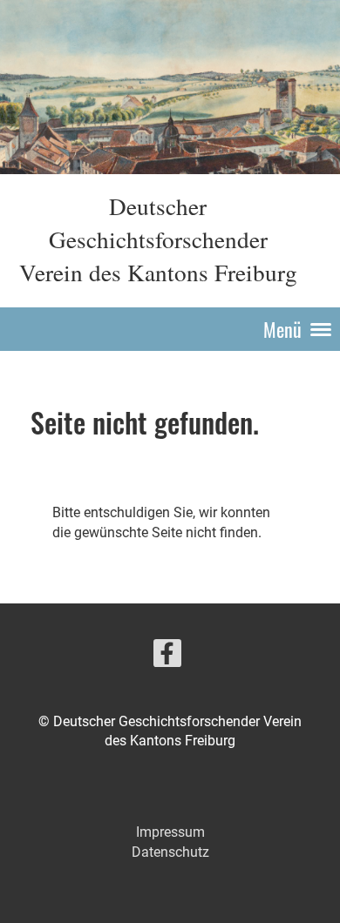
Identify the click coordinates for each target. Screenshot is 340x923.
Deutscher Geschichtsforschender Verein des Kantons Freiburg (158, 239)
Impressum (170, 832)
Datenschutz (170, 852)
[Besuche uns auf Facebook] (167, 657)
